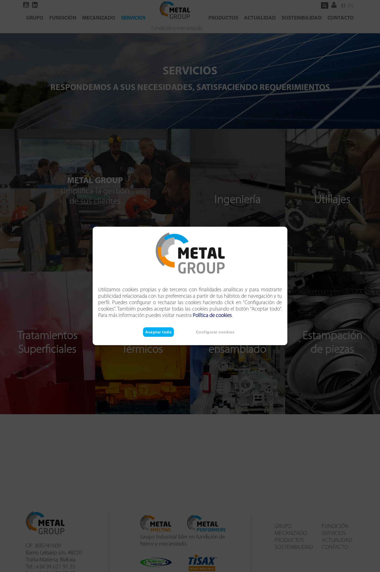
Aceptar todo (158, 332)
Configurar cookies (215, 332)
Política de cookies (212, 316)
